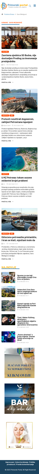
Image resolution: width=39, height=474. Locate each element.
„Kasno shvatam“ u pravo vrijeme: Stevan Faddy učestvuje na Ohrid (26, 337)
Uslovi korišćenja (21, 462)
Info (11, 115)
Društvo (5, 115)
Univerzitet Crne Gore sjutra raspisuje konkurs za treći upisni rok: (27, 291)
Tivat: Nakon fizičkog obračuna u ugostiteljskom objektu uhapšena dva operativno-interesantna (27, 321)
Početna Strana (9, 14)
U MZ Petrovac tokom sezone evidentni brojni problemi (17, 179)
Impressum (10, 462)
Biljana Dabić (7, 125)
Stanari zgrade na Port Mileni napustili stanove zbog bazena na (26, 305)
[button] (30, 6)
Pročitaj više (6, 82)
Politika (5, 51)
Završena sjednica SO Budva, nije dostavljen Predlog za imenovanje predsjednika (19, 58)
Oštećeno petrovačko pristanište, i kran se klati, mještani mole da (19, 239)
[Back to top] (34, 456)
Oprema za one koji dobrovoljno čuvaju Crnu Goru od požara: (26, 277)
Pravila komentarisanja (25, 464)
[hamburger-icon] (34, 5)
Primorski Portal (16, 470)
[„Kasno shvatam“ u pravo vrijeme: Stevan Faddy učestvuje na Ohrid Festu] (8, 336)
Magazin (20, 332)
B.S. (4, 65)
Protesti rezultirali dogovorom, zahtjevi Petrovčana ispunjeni (18, 120)
